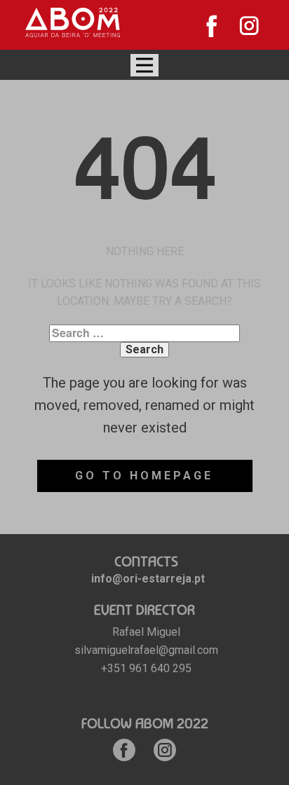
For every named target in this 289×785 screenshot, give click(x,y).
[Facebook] (212, 26)
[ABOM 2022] (72, 22)
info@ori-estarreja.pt (148, 578)
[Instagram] (249, 26)
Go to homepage (144, 475)
